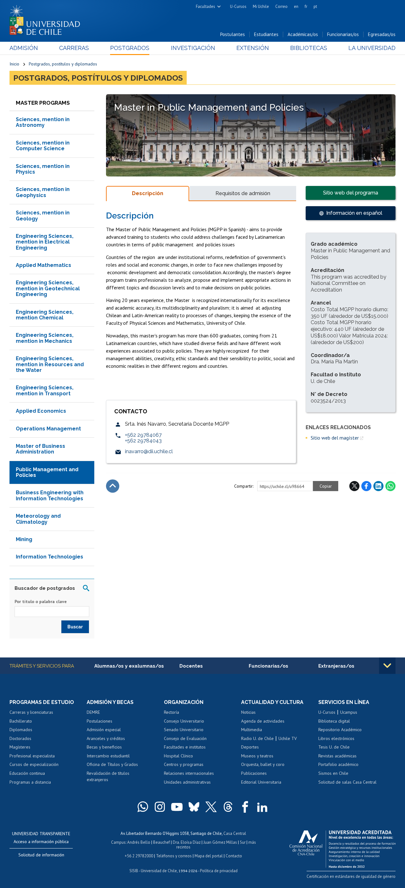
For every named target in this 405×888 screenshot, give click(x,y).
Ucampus (348, 712)
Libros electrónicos (336, 738)
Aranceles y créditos (106, 738)
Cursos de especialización (34, 764)
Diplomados (20, 729)
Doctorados (20, 738)
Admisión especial (104, 729)
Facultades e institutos (185, 747)
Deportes (250, 747)
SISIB (133, 870)
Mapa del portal (209, 856)
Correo (281, 6)
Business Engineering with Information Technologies (50, 495)
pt (315, 6)
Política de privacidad (219, 870)
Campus (118, 842)
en (296, 6)
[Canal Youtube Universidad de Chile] (177, 807)
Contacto (234, 856)
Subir (112, 486)
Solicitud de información (41, 855)
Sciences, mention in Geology (43, 215)
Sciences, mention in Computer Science (43, 145)
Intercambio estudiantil (108, 756)
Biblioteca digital (334, 721)
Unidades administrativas (187, 782)
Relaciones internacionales (189, 773)
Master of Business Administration (40, 449)
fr (306, 6)
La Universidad (372, 48)
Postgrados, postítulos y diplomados (63, 63)
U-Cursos (238, 6)
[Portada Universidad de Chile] (47, 18)
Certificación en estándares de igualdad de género (351, 876)
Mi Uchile (261, 6)
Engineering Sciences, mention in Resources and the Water (50, 364)
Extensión (252, 48)
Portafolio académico (338, 764)
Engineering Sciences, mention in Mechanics (44, 338)
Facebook (366, 486)
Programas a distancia (30, 782)
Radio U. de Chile (257, 738)
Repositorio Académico (340, 729)
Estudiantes (266, 34)
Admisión (23, 48)
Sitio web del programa (350, 193)
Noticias (248, 712)
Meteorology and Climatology (38, 519)
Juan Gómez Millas (220, 842)
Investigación (193, 48)
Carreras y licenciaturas (31, 712)
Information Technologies (49, 557)
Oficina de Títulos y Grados (112, 764)
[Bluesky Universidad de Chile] (194, 807)
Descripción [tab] (147, 193)
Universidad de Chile (159, 870)
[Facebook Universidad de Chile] (245, 807)
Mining (24, 539)
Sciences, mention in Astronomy (43, 122)
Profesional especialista (32, 756)
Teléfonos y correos (174, 856)
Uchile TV (287, 738)
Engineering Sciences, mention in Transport (44, 390)
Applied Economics (41, 411)
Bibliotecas (308, 48)
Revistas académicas (337, 756)
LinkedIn (378, 486)
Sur (243, 842)
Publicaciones (254, 773)
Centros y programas (183, 764)
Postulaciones (99, 721)
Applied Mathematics (43, 265)
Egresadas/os (382, 34)
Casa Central (234, 833)
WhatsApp (390, 486)
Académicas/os (303, 34)
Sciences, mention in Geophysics (43, 192)
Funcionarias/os (343, 34)
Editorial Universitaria (261, 782)
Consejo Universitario (184, 721)
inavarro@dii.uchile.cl (149, 451)
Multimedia (251, 729)
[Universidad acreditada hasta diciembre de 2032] (343, 847)
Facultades (205, 6)
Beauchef (161, 842)
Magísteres (19, 747)
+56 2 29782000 (139, 856)
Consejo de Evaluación (185, 738)
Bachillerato (20, 721)
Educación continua (27, 773)
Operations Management (48, 429)
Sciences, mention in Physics (43, 169)
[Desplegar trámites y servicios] (387, 665)
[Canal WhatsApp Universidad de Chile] (143, 807)
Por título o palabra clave (41, 601)
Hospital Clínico (178, 756)
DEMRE (93, 712)
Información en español (354, 213)
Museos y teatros (257, 756)
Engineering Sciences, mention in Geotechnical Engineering (48, 288)
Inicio (14, 63)
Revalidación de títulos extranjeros (108, 776)
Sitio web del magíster (335, 438)
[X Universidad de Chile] (211, 807)
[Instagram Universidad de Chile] (160, 807)
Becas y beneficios (104, 747)
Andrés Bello (138, 842)
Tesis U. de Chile (334, 747)
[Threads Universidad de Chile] (228, 807)
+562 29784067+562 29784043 (143, 438)
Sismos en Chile (333, 773)
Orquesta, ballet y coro (262, 764)
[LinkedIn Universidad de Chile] (262, 807)
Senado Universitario (183, 729)
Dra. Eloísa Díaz (187, 842)
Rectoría (171, 712)
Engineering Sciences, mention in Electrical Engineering (44, 242)
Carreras (74, 48)
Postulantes (232, 34)
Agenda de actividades (262, 721)
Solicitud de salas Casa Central (347, 782)
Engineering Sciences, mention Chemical (44, 315)
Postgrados (129, 48)
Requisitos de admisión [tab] (242, 193)
